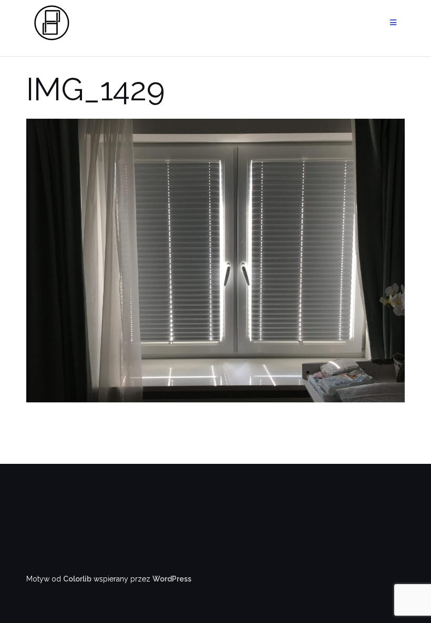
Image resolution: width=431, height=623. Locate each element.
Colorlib (77, 579)
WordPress (171, 579)
